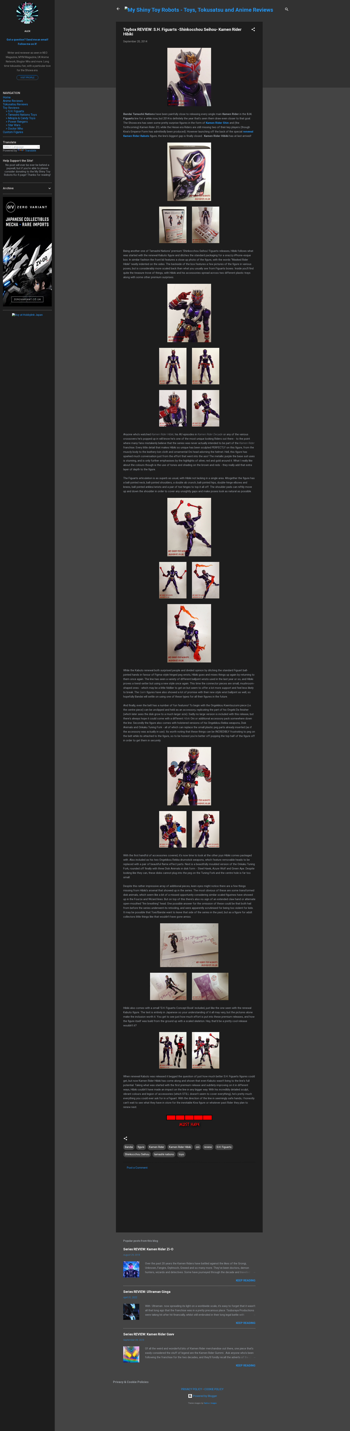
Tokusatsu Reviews (15, 104)
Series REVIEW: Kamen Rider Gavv (148, 1334)
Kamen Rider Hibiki (180, 1147)
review (208, 1147)
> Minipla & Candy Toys (20, 118)
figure (141, 1147)
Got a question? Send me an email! (27, 39)
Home (7, 97)
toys (181, 1154)
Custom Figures (13, 132)
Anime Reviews (13, 101)
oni (197, 1147)
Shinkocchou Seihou (137, 1154)
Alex (27, 31)
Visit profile (27, 77)
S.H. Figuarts (224, 1147)
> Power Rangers (17, 121)
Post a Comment (137, 1167)
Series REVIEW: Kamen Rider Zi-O (148, 1249)
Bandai (129, 1147)
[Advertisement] (277, 76)
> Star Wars (13, 125)
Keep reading (245, 1280)
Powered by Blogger (204, 1396)
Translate (30, 150)
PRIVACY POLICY (191, 1389)
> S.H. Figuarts (15, 111)
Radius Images (210, 1403)
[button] (253, 30)
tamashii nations (164, 1154)
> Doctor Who (14, 128)
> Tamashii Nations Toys (21, 114)
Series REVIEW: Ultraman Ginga (146, 1292)
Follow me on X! (27, 44)
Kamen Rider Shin (217, 122)
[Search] (287, 10)
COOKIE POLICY (213, 1389)
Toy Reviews (11, 108)
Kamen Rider (156, 1147)
